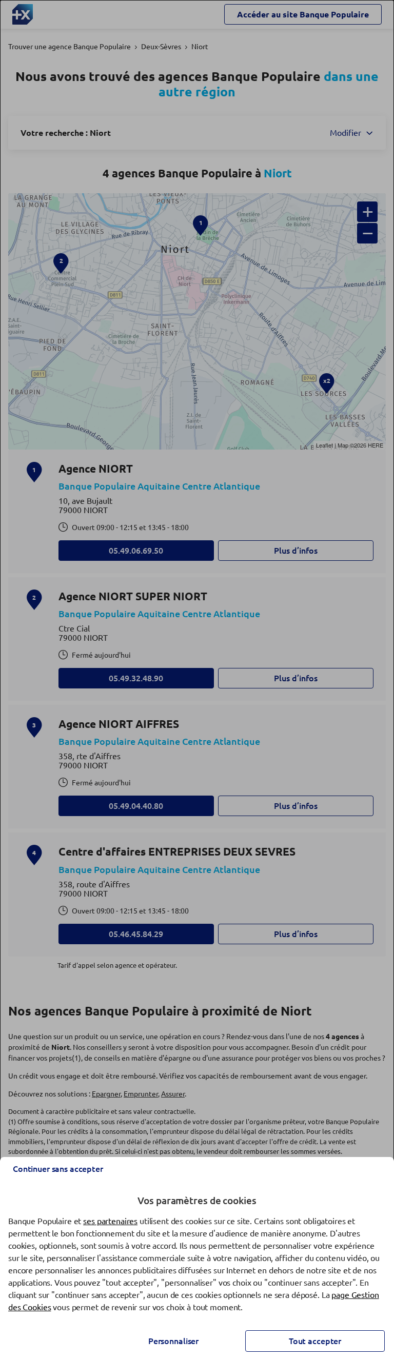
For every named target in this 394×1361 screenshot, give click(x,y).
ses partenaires (110, 1221)
